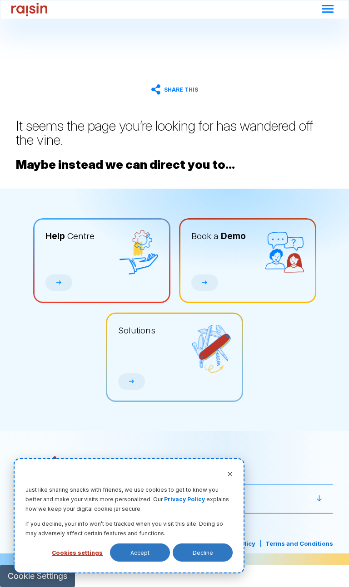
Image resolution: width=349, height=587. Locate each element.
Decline (203, 552)
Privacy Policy (184, 499)
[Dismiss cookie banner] (230, 474)
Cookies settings (77, 552)
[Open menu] (328, 9)
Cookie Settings (37, 576)
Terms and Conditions (299, 543)
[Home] (29, 9)
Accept (140, 552)
